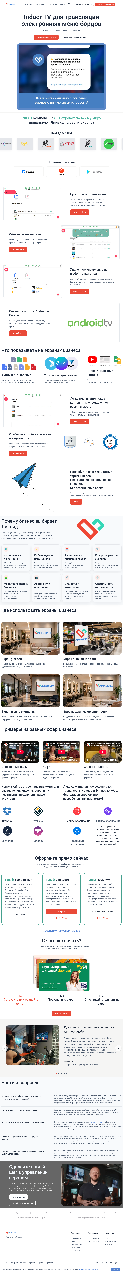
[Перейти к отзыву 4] (64, 1073)
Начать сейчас (79, 212)
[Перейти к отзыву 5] (66, 1073)
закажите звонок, (97, 1122)
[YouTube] (111, 1263)
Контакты (108, 1244)
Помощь (62, 4)
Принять (115, 1269)
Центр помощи (93, 1238)
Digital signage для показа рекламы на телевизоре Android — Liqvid (92, 1213)
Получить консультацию (105, 4)
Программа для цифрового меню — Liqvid (31, 1213)
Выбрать (61, 911)
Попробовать (18, 249)
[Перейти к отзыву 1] (56, 1073)
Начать (76, 502)
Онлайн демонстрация (22, 1203)
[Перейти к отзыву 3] (61, 1073)
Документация (110, 1241)
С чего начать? (40, 4)
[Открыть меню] (69, 4)
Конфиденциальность (19, 1263)
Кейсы (55, 4)
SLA (7, 1263)
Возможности (29, 4)
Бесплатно (20, 914)
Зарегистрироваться (46, 37)
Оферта (40, 1263)
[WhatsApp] (116, 1263)
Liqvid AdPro (75, 1247)
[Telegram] (106, 1263)
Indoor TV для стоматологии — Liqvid (31, 1218)
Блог (106, 1238)
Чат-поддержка (93, 1241)
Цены (49, 4)
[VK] (102, 1263)
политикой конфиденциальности (88, 1269)
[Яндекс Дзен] (97, 1263)
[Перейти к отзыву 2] (58, 1073)
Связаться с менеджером (74, 37)
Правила (32, 1263)
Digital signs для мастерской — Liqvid (91, 1218)
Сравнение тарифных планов (61, 930)
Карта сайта (50, 1263)
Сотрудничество (77, 1251)
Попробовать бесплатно (83, 4)
